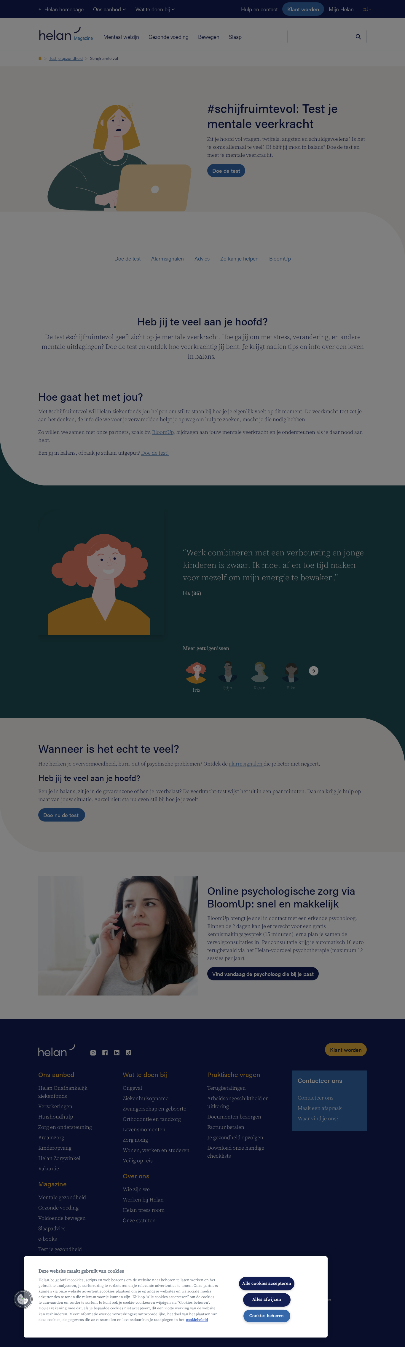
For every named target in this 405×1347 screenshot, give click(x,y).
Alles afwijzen (266, 1299)
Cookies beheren (266, 1316)
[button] (22, 1299)
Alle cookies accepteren (266, 1283)
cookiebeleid (197, 1319)
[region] (176, 1297)
